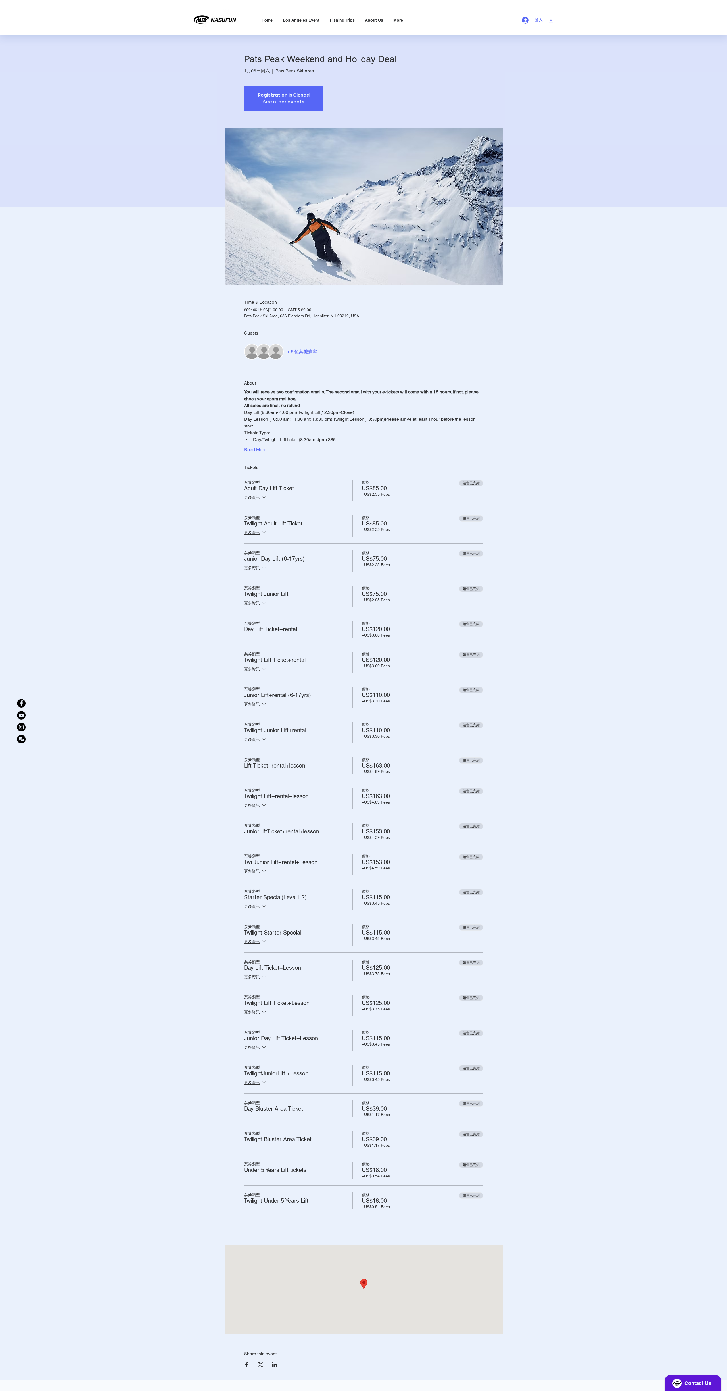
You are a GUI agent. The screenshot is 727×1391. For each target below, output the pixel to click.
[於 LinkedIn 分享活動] (274, 1364)
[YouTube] (21, 715)
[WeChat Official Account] (21, 739)
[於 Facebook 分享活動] (246, 1364)
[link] (551, 19)
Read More (255, 449)
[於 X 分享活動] (260, 1364)
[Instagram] (21, 727)
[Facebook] (21, 703)
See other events (283, 102)
